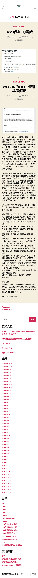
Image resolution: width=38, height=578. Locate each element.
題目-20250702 (8, 352)
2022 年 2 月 (6, 459)
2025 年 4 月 (6, 378)
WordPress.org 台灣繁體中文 (13, 565)
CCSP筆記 (6, 343)
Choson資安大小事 (16, 574)
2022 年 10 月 (7, 435)
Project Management (10, 539)
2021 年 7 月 (6, 480)
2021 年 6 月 (6, 483)
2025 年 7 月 (6, 372)
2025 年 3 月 (6, 381)
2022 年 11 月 (7, 432)
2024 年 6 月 (6, 396)
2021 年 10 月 (7, 471)
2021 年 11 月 (7, 468)
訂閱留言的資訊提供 (10, 562)
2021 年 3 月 (6, 492)
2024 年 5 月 (6, 399)
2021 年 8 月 (6, 477)
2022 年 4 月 (6, 453)
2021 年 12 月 (7, 465)
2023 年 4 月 (6, 426)
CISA (4, 509)
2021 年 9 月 (6, 474)
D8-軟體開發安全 (8, 533)
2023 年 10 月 (7, 414)
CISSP (4, 515)
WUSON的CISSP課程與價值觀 (19, 88)
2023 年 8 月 (6, 417)
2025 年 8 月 (6, 369)
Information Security (10, 536)
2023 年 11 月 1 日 (27, 37)
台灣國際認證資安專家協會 (12, 545)
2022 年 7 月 (6, 444)
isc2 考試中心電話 (19, 31)
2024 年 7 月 (6, 393)
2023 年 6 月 (6, 420)
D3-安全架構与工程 (9, 527)
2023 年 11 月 (7, 411)
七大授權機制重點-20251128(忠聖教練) (17, 339)
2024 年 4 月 (6, 402)
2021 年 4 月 (6, 489)
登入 (3, 556)
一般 (3, 542)
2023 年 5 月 (6, 423)
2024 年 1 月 (6, 408)
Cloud (4, 521)
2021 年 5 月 (6, 486)
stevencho (14, 37)
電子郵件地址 (7, 309)
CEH (4, 506)
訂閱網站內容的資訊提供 (11, 559)
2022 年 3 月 (6, 456)
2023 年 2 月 (6, 429)
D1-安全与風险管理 (9, 524)
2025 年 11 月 (7, 366)
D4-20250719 (7, 348)
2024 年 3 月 (6, 405)
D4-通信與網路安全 (9, 530)
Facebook (6, 307)
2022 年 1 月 (6, 462)
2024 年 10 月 (7, 387)
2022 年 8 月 (6, 441)
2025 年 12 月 (7, 363)
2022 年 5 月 (6, 450)
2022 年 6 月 (6, 447)
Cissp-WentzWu (19, 27)
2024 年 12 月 (7, 384)
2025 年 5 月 (6, 375)
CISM (4, 512)
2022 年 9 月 (6, 438)
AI (3, 503)
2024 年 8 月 (6, 390)
